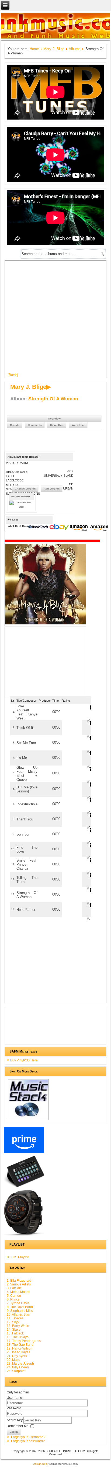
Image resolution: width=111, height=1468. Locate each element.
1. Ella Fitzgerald (19, 1280)
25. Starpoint (16, 1371)
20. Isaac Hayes (18, 1352)
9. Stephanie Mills (20, 1311)
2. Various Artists (19, 1284)
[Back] (13, 375)
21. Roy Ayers (17, 1356)
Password (14, 1408)
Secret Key (15, 1420)
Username (14, 1398)
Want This (78, 425)
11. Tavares (15, 1318)
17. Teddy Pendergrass (24, 1341)
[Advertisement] (55, 318)
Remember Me (18, 1426)
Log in (14, 1431)
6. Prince (13, 1299)
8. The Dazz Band (20, 1307)
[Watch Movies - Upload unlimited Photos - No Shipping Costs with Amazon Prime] (24, 1153)
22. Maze (13, 1360)
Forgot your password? (28, 1441)
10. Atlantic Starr (18, 1314)
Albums (75, 49)
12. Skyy (13, 1322)
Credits (14, 425)
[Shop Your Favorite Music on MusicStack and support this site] (28, 1120)
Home (34, 49)
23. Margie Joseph (20, 1363)
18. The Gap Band (20, 1345)
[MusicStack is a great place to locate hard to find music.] (39, 528)
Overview (54, 418)
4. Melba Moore (18, 1292)
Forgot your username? (28, 1437)
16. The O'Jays (17, 1337)
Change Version (25, 488)
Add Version (52, 488)
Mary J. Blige (53, 49)
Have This (56, 425)
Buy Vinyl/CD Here (24, 1060)
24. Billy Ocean (18, 1367)
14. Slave (13, 1329)
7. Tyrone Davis (18, 1303)
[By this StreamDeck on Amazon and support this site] (24, 1187)
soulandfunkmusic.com (63, 1463)
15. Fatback (15, 1333)
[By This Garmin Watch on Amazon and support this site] (24, 1236)
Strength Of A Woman (53, 398)
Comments (35, 425)
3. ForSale (14, 1288)
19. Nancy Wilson (19, 1348)
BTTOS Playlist (18, 1257)
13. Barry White (18, 1326)
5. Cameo (14, 1296)
